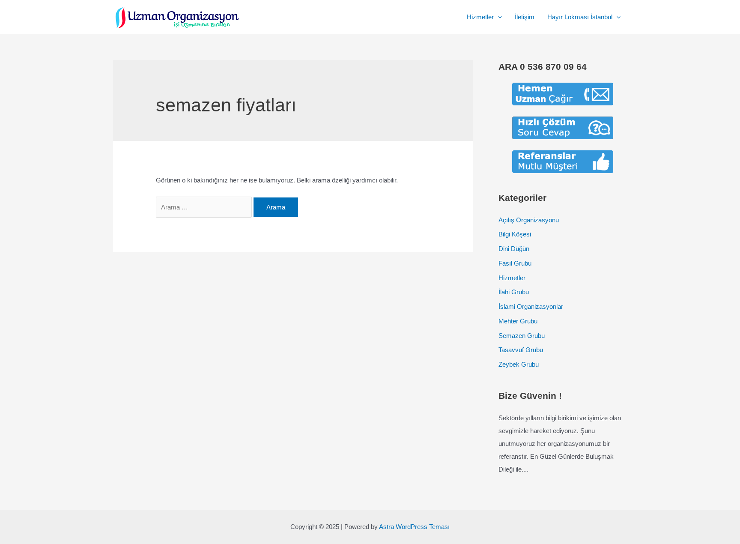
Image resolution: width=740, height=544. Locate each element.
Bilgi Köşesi (514, 234)
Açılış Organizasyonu (528, 220)
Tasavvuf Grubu (520, 349)
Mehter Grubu (517, 321)
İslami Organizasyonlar (530, 306)
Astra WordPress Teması (414, 526)
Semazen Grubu (521, 335)
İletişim (524, 17)
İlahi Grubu (513, 292)
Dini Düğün (513, 248)
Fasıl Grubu (514, 263)
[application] (498, 17)
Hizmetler (480, 17)
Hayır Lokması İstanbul (579, 17)
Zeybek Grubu (518, 364)
